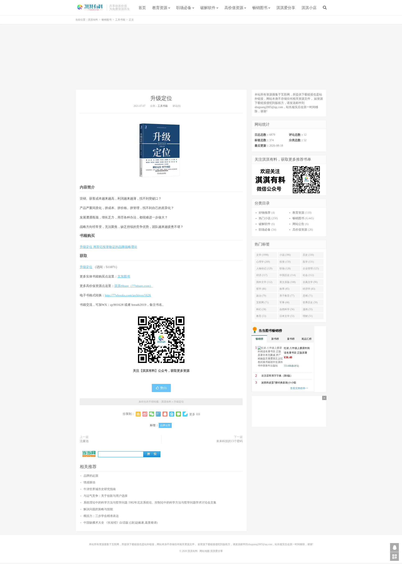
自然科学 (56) (287, 309)
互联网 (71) (262, 302)
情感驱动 (89, 482)
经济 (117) (261, 275)
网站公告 (298, 224)
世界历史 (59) (310, 302)
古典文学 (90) (310, 282)
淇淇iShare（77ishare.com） (133, 286)
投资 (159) (285, 261)
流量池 (84, 441)
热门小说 (265, 218)
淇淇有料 (90, 7)
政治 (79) (261, 295)
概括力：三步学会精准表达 (101, 516)
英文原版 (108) (288, 282)
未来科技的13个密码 (229, 441)
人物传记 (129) (264, 268)
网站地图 (205, 551)
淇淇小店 (309, 8)
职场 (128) (285, 268)
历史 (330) (308, 254)
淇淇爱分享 (285, 8)
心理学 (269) (263, 261)
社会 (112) (308, 275)
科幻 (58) (261, 309)
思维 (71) (308, 295)
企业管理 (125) (311, 268)
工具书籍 (120, 19)
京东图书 (123, 276)
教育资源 (159, 8)
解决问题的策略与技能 (98, 509)
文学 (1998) (262, 254)
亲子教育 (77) (287, 295)
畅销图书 (259, 8)
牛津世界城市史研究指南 (100, 489)
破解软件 (207, 8)
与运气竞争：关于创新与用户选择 (106, 495)
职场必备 (183, 8)
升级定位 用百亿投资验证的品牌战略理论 (108, 247)
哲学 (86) (261, 288)
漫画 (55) (308, 309)
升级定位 (161, 98)
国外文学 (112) (264, 282)
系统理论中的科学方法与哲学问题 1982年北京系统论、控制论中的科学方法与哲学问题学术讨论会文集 (150, 502)
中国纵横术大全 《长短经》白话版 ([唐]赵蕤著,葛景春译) (121, 522)
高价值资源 (233, 8)
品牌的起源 (91, 475)
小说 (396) (285, 254)
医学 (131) (308, 261)
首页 (142, 8)
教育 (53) (261, 316)
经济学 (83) (309, 288)
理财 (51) (308, 316)
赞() (163, 388)
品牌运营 (165, 425)
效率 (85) (284, 288)
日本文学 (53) (287, 316)
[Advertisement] (201, 56)
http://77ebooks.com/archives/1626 (128, 295)
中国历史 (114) (288, 275)
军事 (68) (284, 302)
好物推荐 (265, 212)
